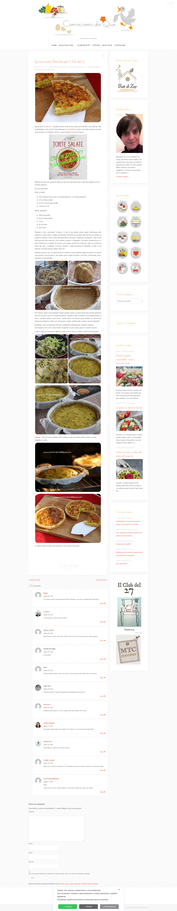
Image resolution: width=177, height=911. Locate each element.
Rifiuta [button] (89, 906)
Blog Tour (107, 45)
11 (45, 67)
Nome (31, 843)
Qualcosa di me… (67, 45)
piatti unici (81, 67)
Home (54, 45)
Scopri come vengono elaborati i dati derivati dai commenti (79, 884)
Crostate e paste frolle (73, 67)
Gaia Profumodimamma (51, 779)
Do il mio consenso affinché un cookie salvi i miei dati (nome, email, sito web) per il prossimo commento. (59, 874)
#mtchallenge (97, 67)
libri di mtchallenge (39, 69)
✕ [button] (119, 889)
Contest (96, 45)
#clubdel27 (90, 67)
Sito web (31, 862)
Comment (31, 812)
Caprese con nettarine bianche (129, 407)
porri (46, 69)
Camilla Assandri (49, 760)
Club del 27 (65, 67)
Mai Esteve (47, 704)
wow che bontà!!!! (122, 563)
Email (31, 852)
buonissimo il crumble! (123, 544)
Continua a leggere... (122, 176)
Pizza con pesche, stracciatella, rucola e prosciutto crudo (125, 359)
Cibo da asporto (57, 67)
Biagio (46, 593)
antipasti (51, 67)
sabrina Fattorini (49, 723)
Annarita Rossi (71, 129)
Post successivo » (101, 580)
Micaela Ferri (48, 741)
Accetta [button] (68, 906)
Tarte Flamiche (51, 69)
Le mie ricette (83, 45)
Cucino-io (47, 612)
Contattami (120, 45)
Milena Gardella (49, 630)
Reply (102, 603)
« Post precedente (34, 580)
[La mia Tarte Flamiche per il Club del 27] (68, 98)
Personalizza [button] (110, 906)
